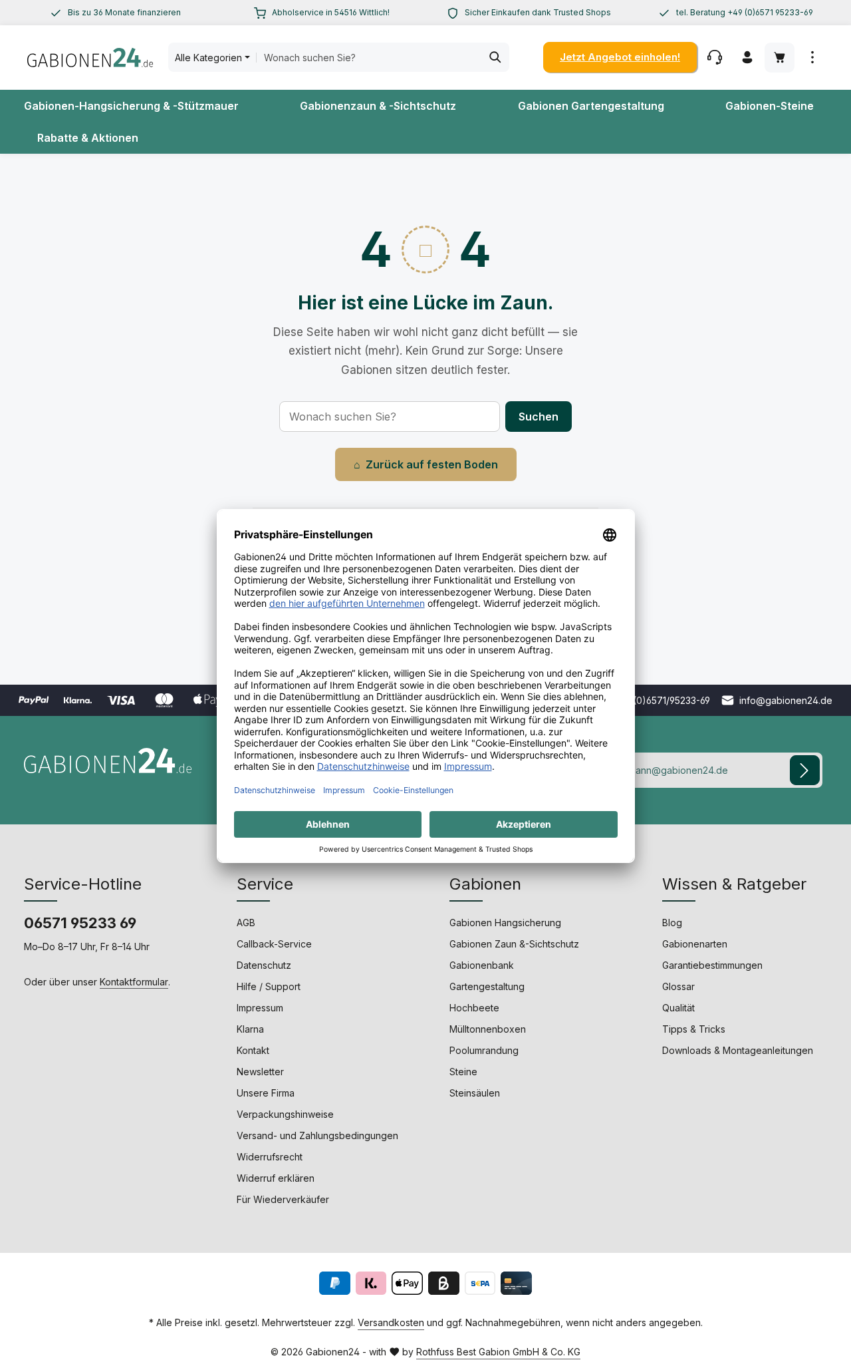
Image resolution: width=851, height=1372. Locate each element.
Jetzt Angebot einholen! (620, 57)
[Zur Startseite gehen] (90, 57)
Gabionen (485, 884)
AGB (246, 922)
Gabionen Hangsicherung (505, 922)
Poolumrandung (484, 1050)
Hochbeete (474, 1007)
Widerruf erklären (275, 1178)
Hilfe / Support (269, 986)
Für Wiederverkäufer (283, 1199)
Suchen (538, 416)
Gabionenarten (694, 943)
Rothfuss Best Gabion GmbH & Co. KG (498, 1351)
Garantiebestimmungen (712, 965)
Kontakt (253, 1050)
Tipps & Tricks (693, 1029)
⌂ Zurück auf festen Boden (426, 464)
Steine (463, 1071)
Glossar (678, 986)
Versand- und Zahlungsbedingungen (317, 1135)
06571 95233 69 (80, 923)
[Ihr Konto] (747, 58)
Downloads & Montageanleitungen (737, 1050)
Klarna (250, 1029)
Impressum (260, 1007)
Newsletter (260, 1071)
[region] (115, 12)
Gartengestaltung (487, 986)
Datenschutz (264, 965)
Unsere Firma (266, 1093)
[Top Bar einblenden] (812, 58)
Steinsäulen (474, 1093)
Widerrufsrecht (270, 1156)
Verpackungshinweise (285, 1114)
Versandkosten (391, 1322)
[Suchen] (495, 57)
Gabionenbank (481, 965)
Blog (672, 922)
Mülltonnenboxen (487, 1029)
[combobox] (369, 57)
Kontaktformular (134, 981)
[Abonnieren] (805, 770)
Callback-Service (274, 943)
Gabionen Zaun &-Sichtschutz (514, 943)
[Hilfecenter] (714, 58)
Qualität (678, 1007)
